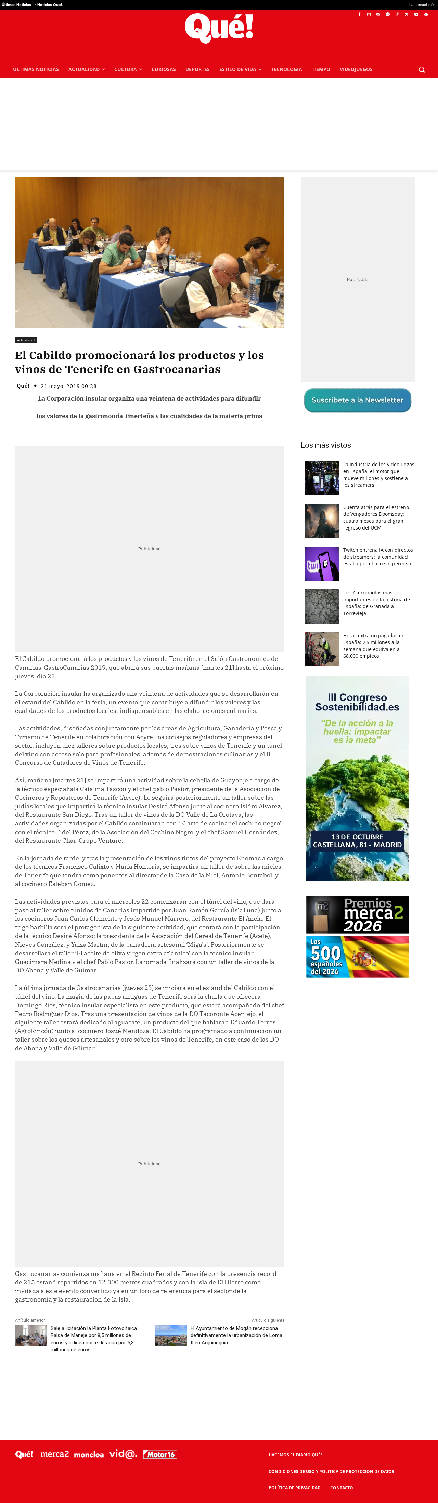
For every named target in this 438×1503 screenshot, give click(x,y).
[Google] (426, 15)
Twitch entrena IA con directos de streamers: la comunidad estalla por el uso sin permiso (378, 557)
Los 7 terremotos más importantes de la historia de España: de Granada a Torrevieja (376, 602)
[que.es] (219, 28)
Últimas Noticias (16, 4)
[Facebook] (359, 15)
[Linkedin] (149, 1380)
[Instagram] (369, 15)
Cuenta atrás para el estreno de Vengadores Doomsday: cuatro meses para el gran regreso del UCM (376, 517)
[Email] (165, 1380)
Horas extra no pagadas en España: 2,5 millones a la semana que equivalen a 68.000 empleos (374, 645)
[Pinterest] (102, 1380)
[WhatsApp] (118, 1380)
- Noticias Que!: (49, 4)
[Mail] (378, 15)
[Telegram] (388, 15)
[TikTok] (397, 15)
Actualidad (26, 340)
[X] (407, 15)
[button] (421, 69)
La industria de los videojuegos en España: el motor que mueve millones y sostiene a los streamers (378, 474)
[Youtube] (416, 15)
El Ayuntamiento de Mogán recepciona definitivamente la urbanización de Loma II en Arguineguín (236, 1335)
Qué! (23, 385)
